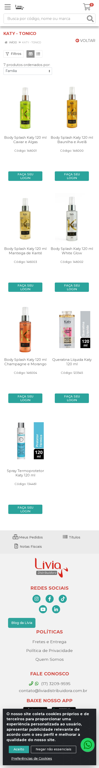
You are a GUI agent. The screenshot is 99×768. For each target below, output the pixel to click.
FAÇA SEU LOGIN (25, 176)
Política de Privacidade (49, 650)
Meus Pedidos (30, 537)
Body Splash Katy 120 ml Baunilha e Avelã (72, 139)
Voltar (87, 40)
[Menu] (7, 7)
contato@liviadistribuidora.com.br (52, 690)
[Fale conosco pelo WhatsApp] (87, 745)
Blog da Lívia (21, 623)
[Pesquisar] (90, 18)
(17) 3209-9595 (55, 683)
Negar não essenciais (53, 749)
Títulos (74, 537)
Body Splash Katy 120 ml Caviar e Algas (25, 139)
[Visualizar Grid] (30, 54)
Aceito (19, 749)
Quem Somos (49, 659)
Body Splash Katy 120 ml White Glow (72, 250)
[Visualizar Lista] (38, 54)
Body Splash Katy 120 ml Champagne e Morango (25, 361)
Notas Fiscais (30, 547)
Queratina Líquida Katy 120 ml (72, 361)
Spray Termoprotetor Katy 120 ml (25, 473)
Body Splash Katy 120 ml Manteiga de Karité (25, 250)
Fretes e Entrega (49, 641)
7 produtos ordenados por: (26, 65)
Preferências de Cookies (31, 758)
